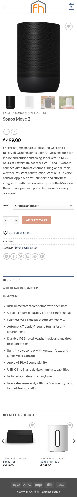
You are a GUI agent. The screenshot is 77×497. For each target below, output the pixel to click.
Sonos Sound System (30, 112)
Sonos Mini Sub (49, 461)
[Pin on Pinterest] (35, 256)
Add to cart (37, 220)
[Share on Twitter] (21, 256)
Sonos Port (9, 461)
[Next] (67, 57)
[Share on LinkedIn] (42, 256)
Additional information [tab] (21, 288)
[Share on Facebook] (13, 256)
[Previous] (9, 57)
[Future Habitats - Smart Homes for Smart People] (38, 7)
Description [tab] (12, 279)
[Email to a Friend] (28, 256)
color (6, 205)
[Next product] (6, 132)
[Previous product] (14, 132)
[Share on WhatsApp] (6, 256)
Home (7, 112)
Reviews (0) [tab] (11, 295)
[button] (5, 7)
